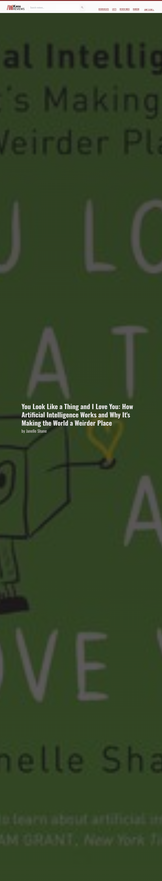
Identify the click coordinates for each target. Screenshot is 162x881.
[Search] (82, 7)
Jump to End (148, 9)
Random (136, 9)
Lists (114, 9)
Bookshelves (104, 9)
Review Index (125, 9)
